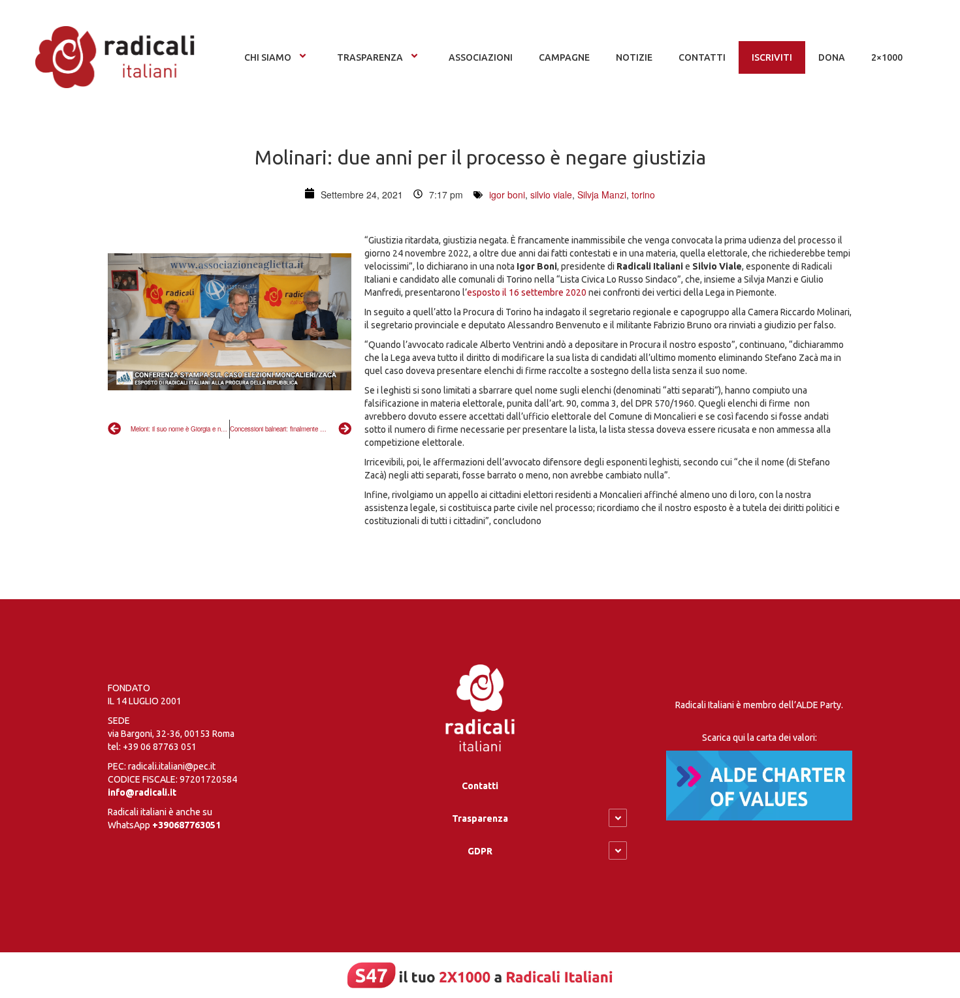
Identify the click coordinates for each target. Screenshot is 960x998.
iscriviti (772, 57)
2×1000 (887, 57)
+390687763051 (186, 825)
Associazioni (481, 57)
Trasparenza (370, 57)
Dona (831, 57)
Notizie (634, 57)
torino (643, 194)
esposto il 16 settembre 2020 (526, 292)
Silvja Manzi (601, 194)
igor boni (507, 194)
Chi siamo (267, 57)
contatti (702, 57)
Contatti (480, 786)
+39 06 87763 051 (160, 746)
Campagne (564, 57)
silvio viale (551, 194)
